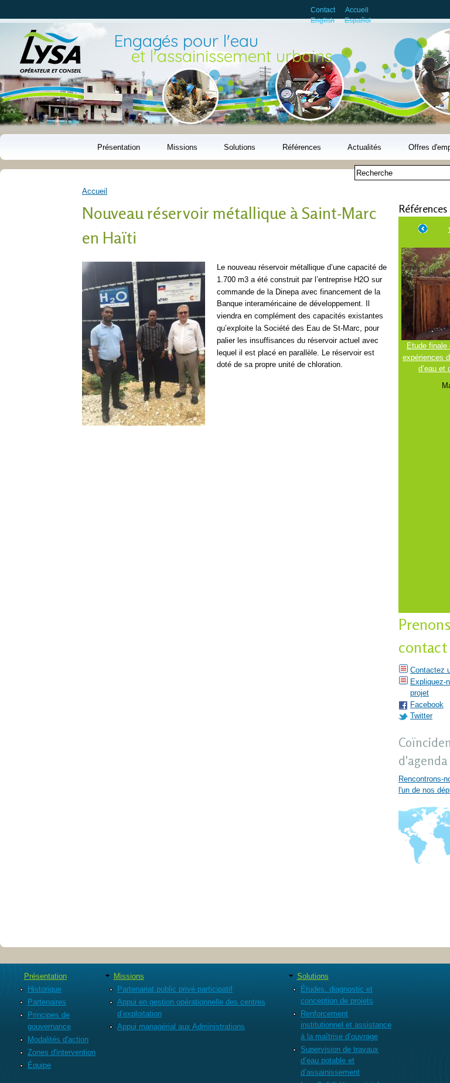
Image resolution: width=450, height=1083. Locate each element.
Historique (45, 989)
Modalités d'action (58, 1039)
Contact (323, 9)
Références (301, 147)
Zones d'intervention (62, 1052)
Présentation (118, 147)
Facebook (427, 704)
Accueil (357, 9)
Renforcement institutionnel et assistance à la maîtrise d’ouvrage (346, 1025)
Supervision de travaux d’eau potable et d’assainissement (340, 1061)
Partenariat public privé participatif (175, 989)
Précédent (423, 227)
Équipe (39, 1065)
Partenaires (47, 1002)
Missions (182, 147)
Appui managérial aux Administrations (181, 1026)
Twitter (421, 715)
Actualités (364, 147)
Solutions (239, 147)
